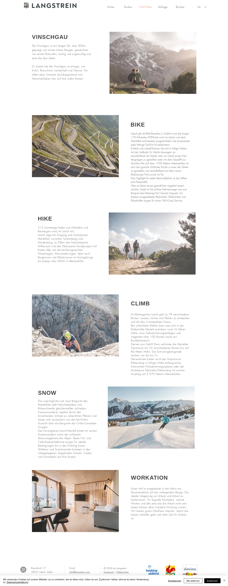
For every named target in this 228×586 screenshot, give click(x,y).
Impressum (109, 572)
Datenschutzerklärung (17, 582)
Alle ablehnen (193, 580)
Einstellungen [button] (174, 580)
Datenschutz (122, 572)
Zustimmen (212, 580)
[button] (128, 7)
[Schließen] (224, 581)
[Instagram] (23, 570)
